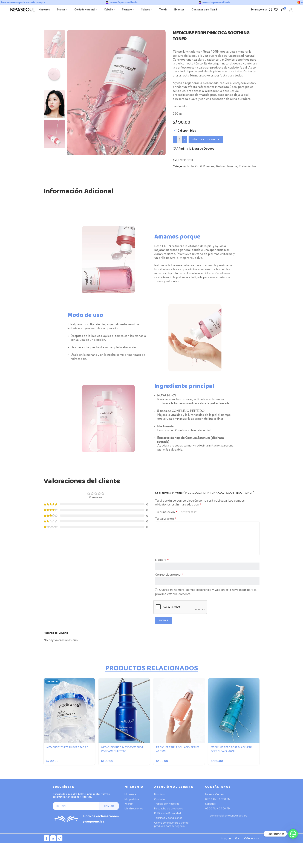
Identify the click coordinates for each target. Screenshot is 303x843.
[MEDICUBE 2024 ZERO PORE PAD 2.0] (69, 710)
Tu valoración (165, 518)
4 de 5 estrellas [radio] (192, 511)
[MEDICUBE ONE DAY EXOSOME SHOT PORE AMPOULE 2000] (124, 710)
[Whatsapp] (293, 834)
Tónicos (231, 166)
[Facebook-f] (46, 838)
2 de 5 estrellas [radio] (185, 511)
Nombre (162, 559)
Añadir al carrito (205, 139)
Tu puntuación (166, 512)
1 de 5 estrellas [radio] (182, 511)
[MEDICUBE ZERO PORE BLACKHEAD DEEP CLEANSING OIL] (233, 710)
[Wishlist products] (275, 9)
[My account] (291, 9)
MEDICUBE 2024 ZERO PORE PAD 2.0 (67, 747)
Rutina (220, 166)
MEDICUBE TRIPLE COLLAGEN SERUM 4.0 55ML (177, 749)
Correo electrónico (169, 574)
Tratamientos (247, 166)
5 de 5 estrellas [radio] (195, 511)
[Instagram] (53, 838)
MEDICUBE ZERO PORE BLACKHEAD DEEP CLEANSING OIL (231, 749)
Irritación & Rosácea (200, 166)
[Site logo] (22, 9)
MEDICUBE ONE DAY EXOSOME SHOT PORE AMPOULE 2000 (122, 749)
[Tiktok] (59, 838)
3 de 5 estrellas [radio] (189, 511)
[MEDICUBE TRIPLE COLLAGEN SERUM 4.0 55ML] (179, 710)
